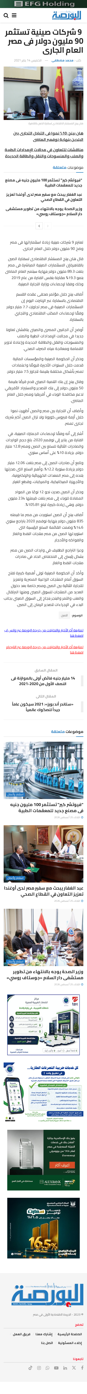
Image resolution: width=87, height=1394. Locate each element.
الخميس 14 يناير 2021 (28, 60)
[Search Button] (6, 15)
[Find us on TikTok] (30, 1368)
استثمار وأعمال (15, 794)
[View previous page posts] (47, 225)
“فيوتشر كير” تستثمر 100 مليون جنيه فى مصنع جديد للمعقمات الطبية (43, 183)
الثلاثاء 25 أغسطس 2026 (67, 817)
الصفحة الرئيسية (70, 1334)
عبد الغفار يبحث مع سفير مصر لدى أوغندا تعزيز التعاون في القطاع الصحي (44, 197)
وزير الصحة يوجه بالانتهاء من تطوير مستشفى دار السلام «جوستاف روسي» (44, 211)
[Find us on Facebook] (82, 1368)
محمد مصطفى (62, 60)
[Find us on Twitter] (74, 1368)
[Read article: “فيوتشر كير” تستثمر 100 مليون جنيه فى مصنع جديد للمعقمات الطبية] (43, 770)
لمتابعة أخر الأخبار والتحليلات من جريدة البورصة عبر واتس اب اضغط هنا (43, 633)
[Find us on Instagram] (39, 1368)
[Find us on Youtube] (56, 1368)
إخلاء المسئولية (70, 1343)
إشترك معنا (44, 1334)
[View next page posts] (39, 225)
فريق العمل (21, 1334)
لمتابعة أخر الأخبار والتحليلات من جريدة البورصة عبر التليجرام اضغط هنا (44, 649)
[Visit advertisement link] (43, 4)
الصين (64, 615)
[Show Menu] (14, 15)
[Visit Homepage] (66, 15)
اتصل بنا (47, 1343)
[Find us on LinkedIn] (65, 1368)
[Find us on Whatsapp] (47, 1368)
